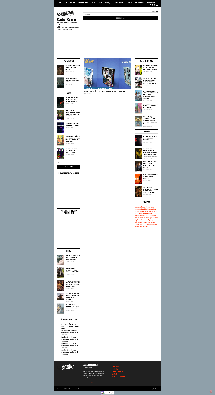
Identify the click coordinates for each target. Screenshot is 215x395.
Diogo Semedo (64, 337)
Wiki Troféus (151, 3)
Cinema (72, 3)
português (137, 222)
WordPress (155, 389)
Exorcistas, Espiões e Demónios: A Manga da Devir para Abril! (104, 91)
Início (60, 3)
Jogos (93, 3)
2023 (100, 3)
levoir (142, 216)
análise (146, 207)
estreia (147, 213)
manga (146, 216)
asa (149, 207)
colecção (151, 211)
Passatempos (119, 3)
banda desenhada (139, 209)
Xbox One (137, 226)
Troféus (129, 3)
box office (137, 211)
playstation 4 (138, 220)
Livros (110, 88)
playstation (155, 218)
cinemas (146, 211)
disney (143, 213)
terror (143, 224)
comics (155, 211)
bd (145, 209)
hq (153, 213)
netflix (154, 216)
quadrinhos (147, 222)
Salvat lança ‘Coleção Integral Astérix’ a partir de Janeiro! (69, 326)
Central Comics (66, 19)
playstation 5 (145, 220)
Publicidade (115, 369)
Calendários (139, 3)
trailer (147, 224)
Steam (140, 224)
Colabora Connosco (117, 371)
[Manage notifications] (211, 391)
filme (150, 213)
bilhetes (154, 209)
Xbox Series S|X (144, 226)
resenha (153, 222)
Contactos (115, 374)
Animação (108, 3)
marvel (150, 216)
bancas (152, 207)
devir (139, 213)
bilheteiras (149, 209)
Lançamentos (102, 88)
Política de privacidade (118, 376)
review (136, 224)
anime (136, 207)
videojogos (152, 224)
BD (66, 3)
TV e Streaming (83, 3)
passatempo (147, 218)
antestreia (141, 207)
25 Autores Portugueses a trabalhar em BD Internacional (69, 332)
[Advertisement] (107, 43)
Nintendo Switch (139, 218)
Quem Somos (115, 366)
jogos (155, 213)
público (142, 222)
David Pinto (63, 324)
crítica (136, 213)
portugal (151, 220)
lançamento (138, 216)
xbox (156, 224)
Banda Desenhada (90, 88)
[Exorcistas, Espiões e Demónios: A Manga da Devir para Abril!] (107, 73)
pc (151, 218)
